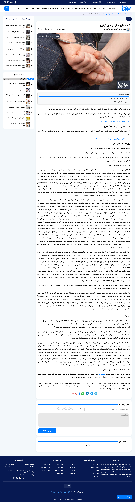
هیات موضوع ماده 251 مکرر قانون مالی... (114, 2)
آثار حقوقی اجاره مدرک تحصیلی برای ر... (15, 113)
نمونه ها (94, 8)
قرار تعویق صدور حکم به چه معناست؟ (108, 139)
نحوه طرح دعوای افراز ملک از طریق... (15, 43)
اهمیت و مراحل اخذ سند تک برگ (16, 101)
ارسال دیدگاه (47, 430)
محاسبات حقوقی (41, 8)
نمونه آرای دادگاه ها (117, 14)
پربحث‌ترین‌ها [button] (10, 19)
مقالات (102, 8)
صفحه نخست (111, 8)
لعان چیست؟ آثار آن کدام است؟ (16, 32)
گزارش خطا (74, 394)
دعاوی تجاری (59, 467)
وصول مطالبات (73, 473)
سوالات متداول (29, 8)
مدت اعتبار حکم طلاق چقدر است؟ (16, 37)
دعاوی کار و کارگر (72, 470)
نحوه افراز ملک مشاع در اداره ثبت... (15, 49)
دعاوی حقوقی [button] (30, 79)
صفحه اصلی (127, 14)
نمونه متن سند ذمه (20, 90)
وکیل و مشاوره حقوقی (81, 8)
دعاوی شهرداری (59, 470)
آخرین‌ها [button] (28, 19)
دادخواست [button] (15, 79)
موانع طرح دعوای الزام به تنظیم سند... (15, 119)
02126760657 (73, 2)
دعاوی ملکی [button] (23, 79)
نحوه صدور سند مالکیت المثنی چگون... (15, 26)
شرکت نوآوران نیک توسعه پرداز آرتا (60, 492)
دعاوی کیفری (73, 467)
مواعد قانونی (54, 8)
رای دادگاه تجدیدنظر (120, 102)
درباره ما (20, 8)
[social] (15, 2)
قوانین (97, 470)
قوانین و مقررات (65, 8)
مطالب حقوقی (95, 465)
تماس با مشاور (123, 497)
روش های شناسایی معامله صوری (16, 107)
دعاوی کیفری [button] (7, 79)
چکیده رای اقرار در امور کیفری (117, 98)
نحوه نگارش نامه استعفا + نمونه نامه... (15, 124)
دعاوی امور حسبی (45, 467)
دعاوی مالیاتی (59, 473)
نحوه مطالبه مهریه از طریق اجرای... (15, 60)
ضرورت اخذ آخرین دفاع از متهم (110, 121)
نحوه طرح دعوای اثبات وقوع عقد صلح (15, 84)
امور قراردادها (46, 470)
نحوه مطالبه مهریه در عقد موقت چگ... (15, 66)
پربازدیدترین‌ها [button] (20, 19)
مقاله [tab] (128, 19)
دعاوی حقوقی (59, 465)
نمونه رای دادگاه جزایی (105, 14)
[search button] (6, 8)
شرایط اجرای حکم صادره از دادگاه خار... (15, 96)
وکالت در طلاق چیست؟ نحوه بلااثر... (15, 55)
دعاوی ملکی (73, 465)
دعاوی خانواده (46, 465)
